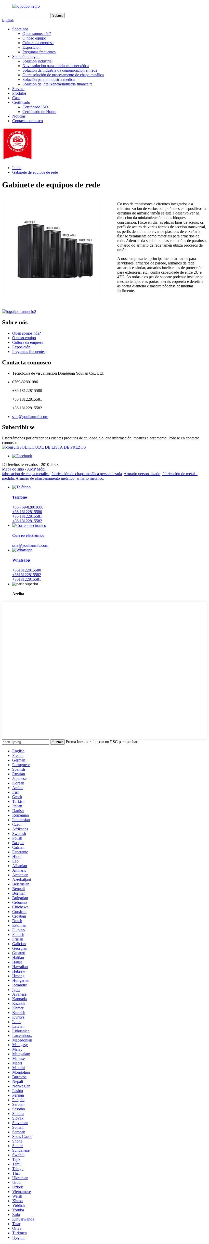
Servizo (18, 88)
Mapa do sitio (13, 469)
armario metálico (89, 478)
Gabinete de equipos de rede (35, 172)
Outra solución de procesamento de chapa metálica (63, 75)
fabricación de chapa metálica (25, 474)
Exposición (31, 47)
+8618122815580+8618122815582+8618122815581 (26, 574)
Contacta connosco (27, 121)
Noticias (18, 116)
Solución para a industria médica (48, 79)
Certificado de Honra (39, 111)
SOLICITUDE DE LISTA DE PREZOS (52, 447)
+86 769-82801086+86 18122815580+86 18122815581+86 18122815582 (27, 514)
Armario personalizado (142, 474)
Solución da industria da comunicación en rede (59, 70)
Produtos (19, 93)
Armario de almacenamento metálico (45, 478)
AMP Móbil (36, 469)
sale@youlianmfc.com (30, 416)
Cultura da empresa (38, 43)
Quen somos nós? (36, 33)
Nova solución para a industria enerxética (55, 66)
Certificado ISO (35, 107)
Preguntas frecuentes (39, 52)
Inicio (16, 168)
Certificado (21, 102)
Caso (16, 98)
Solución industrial (37, 61)
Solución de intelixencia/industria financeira (57, 84)
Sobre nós (20, 29)
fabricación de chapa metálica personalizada (86, 474)
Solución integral (26, 56)
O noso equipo (34, 38)
